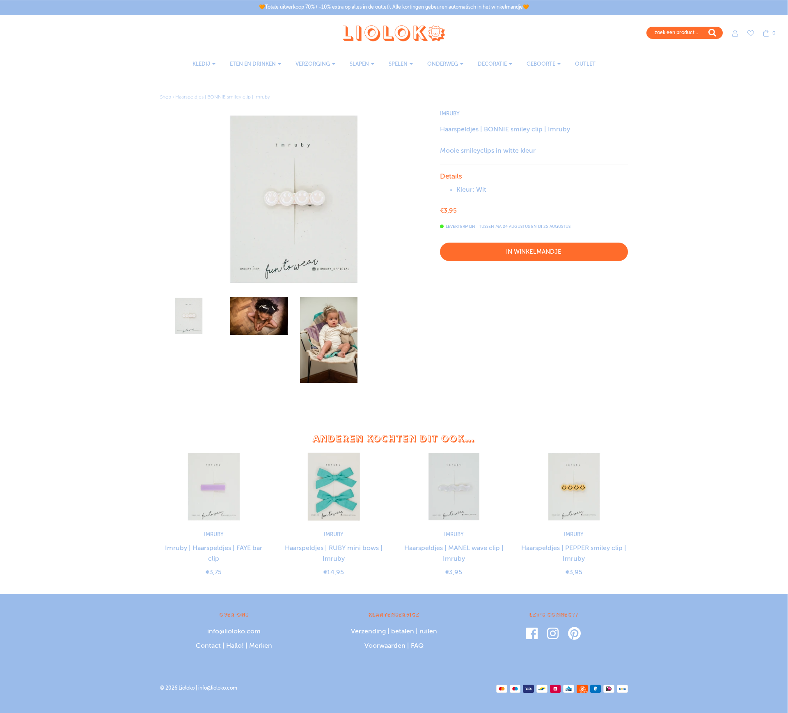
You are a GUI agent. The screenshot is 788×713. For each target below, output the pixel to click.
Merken (260, 646)
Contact (208, 646)
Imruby (450, 114)
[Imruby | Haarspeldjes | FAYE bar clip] (214, 487)
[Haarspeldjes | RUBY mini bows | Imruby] (334, 487)
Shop (165, 97)
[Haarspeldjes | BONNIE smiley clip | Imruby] (189, 316)
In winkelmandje (533, 252)
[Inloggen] (731, 33)
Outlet (585, 64)
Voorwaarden (384, 646)
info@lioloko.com (234, 631)
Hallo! (235, 646)
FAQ (417, 646)
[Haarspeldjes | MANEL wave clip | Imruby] (454, 487)
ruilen (428, 631)
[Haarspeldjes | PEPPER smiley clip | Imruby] (574, 487)
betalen (402, 631)
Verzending (368, 631)
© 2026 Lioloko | (179, 688)
